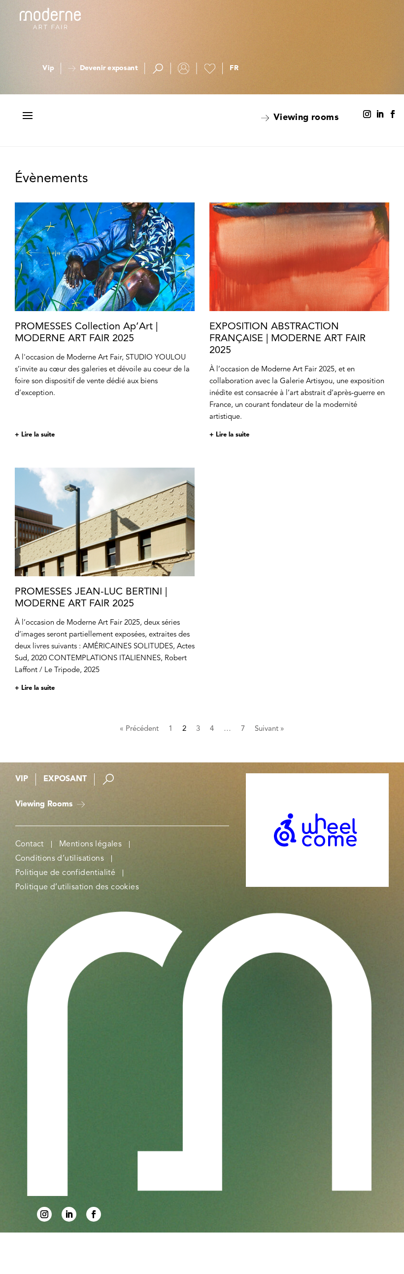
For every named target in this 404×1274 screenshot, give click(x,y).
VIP (21, 777)
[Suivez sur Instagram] (367, 114)
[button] (234, 68)
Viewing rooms (305, 117)
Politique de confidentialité (41, 912)
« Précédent (139, 729)
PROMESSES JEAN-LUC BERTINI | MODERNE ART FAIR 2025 (91, 598)
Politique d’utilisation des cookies (44, 937)
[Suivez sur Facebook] (393, 114)
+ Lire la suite (35, 435)
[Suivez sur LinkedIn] (380, 114)
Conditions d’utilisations (38, 891)
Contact (29, 852)
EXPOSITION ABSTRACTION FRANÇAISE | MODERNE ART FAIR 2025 (287, 339)
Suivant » (269, 729)
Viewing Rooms (43, 812)
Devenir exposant (108, 68)
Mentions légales (32, 870)
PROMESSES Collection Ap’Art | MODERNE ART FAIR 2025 (86, 333)
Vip (48, 68)
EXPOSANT (65, 777)
